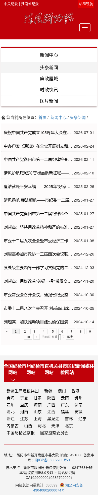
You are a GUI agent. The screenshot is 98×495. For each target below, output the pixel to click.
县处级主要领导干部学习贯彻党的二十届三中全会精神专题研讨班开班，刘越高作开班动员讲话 (39, 267)
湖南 (78, 405)
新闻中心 (59, 117)
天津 (55, 425)
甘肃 (38, 398)
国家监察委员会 (54, 433)
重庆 (24, 405)
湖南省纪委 (30, 3)
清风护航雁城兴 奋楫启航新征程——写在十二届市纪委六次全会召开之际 (39, 173)
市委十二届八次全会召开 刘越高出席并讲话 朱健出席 (39, 308)
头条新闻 (49, 67)
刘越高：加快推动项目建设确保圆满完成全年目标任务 (39, 322)
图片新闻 (49, 100)
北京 (69, 425)
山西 (28, 425)
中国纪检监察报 (21, 433)
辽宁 (82, 418)
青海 (11, 398)
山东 (38, 411)
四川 (11, 405)
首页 (42, 117)
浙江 (11, 418)
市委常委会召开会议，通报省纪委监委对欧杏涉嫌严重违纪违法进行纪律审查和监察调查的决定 (39, 294)
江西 (51, 411)
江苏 (24, 418)
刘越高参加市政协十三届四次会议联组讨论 (39, 254)
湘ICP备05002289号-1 (52, 459)
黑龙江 (53, 418)
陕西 (51, 398)
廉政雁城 (49, 78)
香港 (75, 391)
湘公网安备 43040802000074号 (58, 487)
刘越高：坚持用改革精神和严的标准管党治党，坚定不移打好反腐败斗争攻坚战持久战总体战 (39, 227)
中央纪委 (11, 3)
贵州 (78, 398)
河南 (24, 411)
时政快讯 (49, 89)
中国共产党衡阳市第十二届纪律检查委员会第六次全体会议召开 (39, 159)
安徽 (78, 411)
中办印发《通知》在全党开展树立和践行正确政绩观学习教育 (39, 146)
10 (28, 337)
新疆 (48, 391)
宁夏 (24, 398)
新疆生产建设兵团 (23, 391)
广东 (65, 405)
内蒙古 (13, 425)
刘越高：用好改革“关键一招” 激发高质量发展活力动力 (39, 281)
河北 (42, 425)
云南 (65, 398)
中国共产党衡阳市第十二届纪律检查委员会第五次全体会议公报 (39, 213)
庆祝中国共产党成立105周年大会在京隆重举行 (39, 132)
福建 (65, 411)
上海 (38, 418)
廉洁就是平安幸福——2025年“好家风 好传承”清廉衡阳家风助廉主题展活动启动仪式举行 (39, 186)
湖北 (11, 411)
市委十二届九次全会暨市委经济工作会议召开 (39, 240)
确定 (70, 337)
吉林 (69, 418)
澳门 (62, 391)
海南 (38, 405)
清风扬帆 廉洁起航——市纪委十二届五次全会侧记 (39, 200)
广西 (51, 405)
